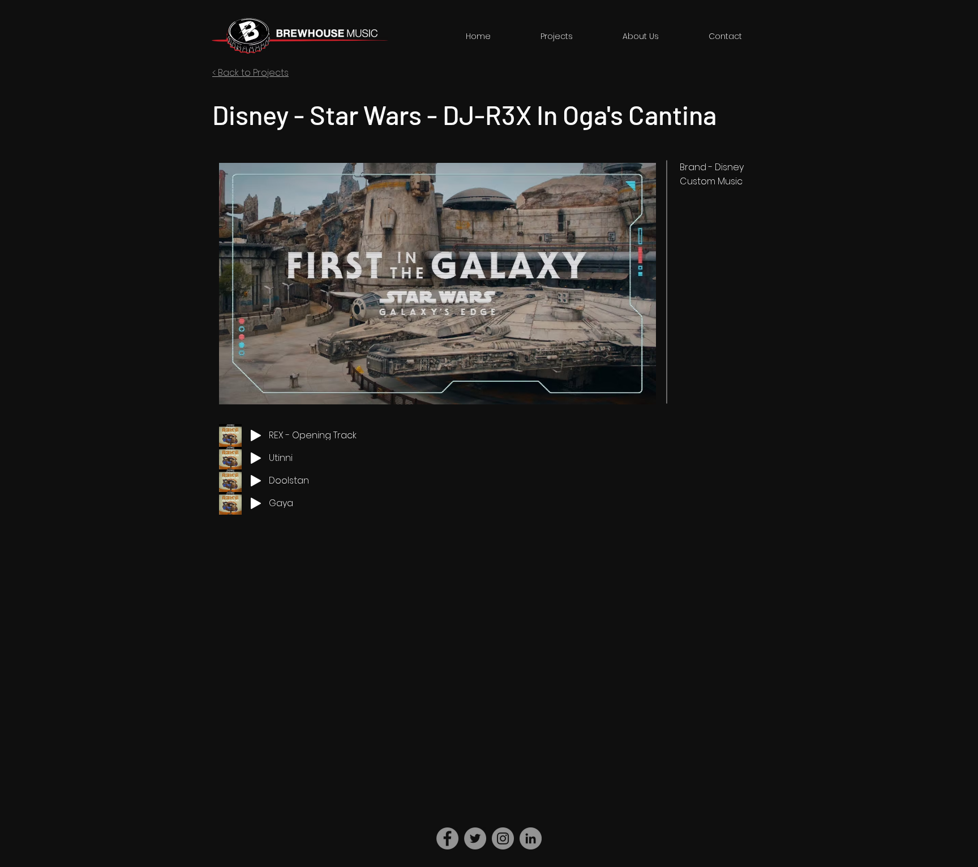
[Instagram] (503, 838)
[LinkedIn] (531, 838)
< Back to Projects (250, 72)
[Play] (256, 435)
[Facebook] (447, 838)
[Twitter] (475, 838)
